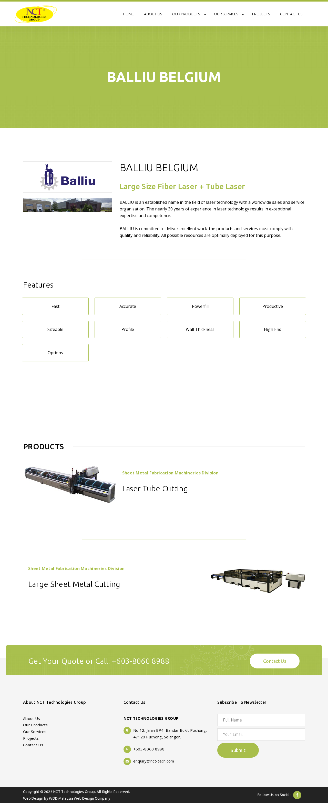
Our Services (35, 731)
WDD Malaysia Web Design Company (79, 798)
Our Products (35, 724)
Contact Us (274, 661)
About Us (31, 718)
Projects (31, 738)
